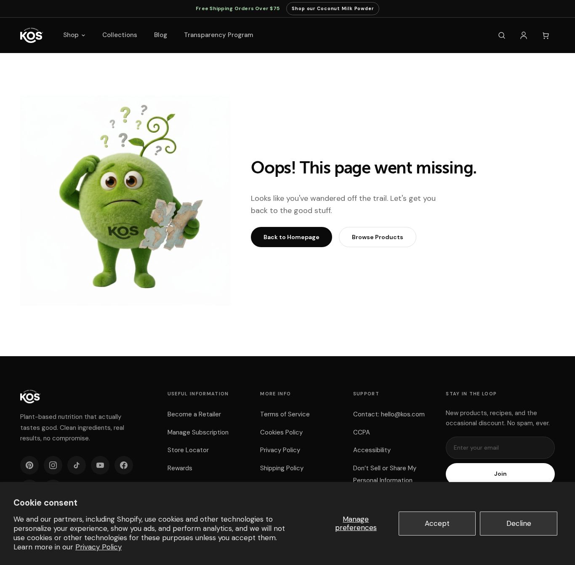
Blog (160, 35)
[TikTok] (76, 465)
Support (366, 394)
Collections (119, 35)
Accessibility (372, 450)
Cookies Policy (281, 432)
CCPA (361, 432)
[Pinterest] (29, 465)
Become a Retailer (194, 414)
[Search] (501, 35)
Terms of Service (285, 414)
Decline (518, 523)
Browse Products (377, 237)
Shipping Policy (281, 468)
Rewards (180, 468)
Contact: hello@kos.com (389, 414)
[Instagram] (53, 465)
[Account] (523, 35)
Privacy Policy (98, 547)
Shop (71, 35)
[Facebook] (123, 465)
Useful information (198, 394)
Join (500, 473)
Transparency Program (218, 35)
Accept (437, 523)
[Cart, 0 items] (545, 35)
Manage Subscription (198, 432)
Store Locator (188, 450)
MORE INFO (275, 394)
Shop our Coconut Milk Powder (333, 10)
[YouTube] (100, 465)
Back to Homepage (291, 237)
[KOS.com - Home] (31, 35)
